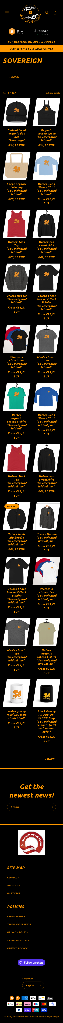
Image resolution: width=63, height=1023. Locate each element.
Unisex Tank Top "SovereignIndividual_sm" (16, 481)
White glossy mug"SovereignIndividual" (16, 715)
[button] (7, 13)
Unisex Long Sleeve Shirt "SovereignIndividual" (46, 189)
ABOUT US (13, 885)
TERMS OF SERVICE (19, 924)
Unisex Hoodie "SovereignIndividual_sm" (46, 537)
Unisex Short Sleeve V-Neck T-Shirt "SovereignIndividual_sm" (16, 595)
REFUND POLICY (17, 948)
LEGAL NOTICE (16, 916)
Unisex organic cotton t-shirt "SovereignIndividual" (16, 421)
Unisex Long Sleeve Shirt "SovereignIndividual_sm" (46, 420)
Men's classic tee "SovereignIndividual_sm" (16, 655)
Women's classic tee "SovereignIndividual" (16, 362)
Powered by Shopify (49, 1016)
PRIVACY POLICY (17, 932)
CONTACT (13, 877)
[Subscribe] (52, 807)
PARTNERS (13, 893)
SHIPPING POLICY (18, 940)
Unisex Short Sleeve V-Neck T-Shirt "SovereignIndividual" (46, 302)
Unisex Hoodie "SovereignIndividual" (16, 299)
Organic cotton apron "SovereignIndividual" (46, 135)
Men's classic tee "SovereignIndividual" (46, 362)
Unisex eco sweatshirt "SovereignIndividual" (46, 247)
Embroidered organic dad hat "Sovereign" (17, 135)
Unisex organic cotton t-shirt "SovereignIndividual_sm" (46, 656)
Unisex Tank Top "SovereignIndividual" (16, 247)
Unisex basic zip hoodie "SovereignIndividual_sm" (16, 539)
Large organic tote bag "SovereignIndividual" (16, 189)
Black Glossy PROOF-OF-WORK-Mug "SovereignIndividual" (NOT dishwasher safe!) (46, 721)
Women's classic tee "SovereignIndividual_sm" (46, 594)
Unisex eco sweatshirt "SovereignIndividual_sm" (46, 481)
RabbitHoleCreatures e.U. (25, 1016)
